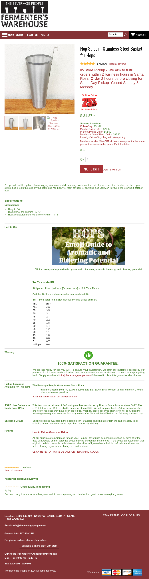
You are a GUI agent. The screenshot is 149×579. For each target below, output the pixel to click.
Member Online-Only (91, 129)
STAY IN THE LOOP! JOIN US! (121, 515)
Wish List (46, 34)
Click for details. (122, 144)
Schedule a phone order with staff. (39, 545)
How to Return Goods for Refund (51, 432)
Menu (11, 34)
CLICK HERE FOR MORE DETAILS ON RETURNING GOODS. (66, 451)
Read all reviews (117, 63)
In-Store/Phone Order (91, 131)
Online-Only (86, 126)
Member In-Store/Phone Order (96, 134)
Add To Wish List (112, 169)
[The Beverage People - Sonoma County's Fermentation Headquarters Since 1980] (24, 27)
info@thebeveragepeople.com (75, 375)
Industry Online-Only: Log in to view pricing (102, 137)
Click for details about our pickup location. (55, 396)
